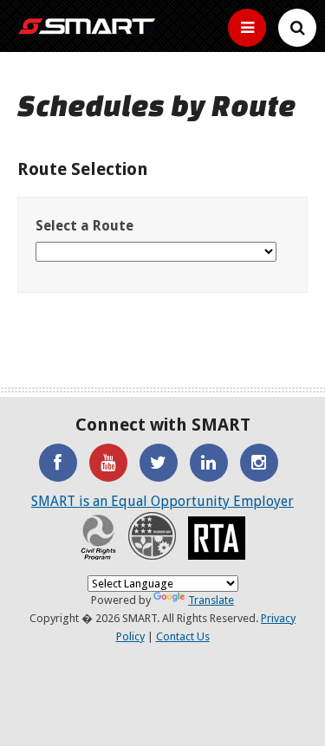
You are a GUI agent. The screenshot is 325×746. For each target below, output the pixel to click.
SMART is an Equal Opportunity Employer (162, 501)
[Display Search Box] (247, 28)
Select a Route (84, 225)
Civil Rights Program (98, 536)
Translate (211, 600)
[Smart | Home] (86, 26)
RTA (216, 538)
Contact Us (183, 636)
